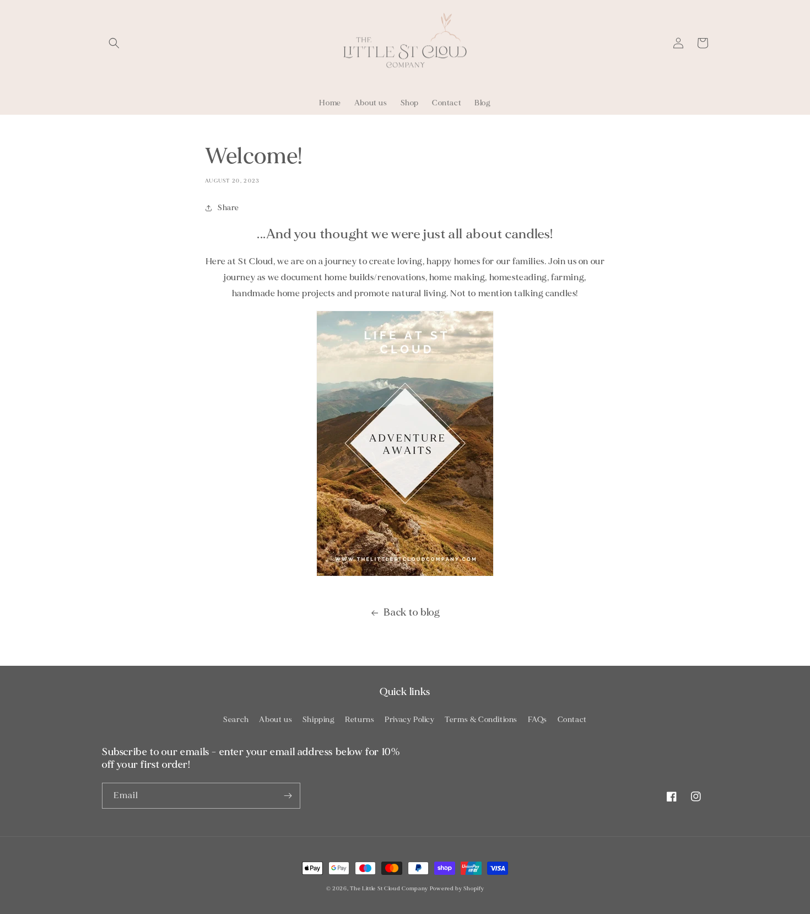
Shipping (319, 719)
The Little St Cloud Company (389, 888)
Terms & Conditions (481, 719)
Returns (359, 719)
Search (236, 719)
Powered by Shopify (457, 888)
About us (275, 719)
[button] (114, 43)
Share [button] (228, 207)
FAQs (537, 719)
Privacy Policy (409, 719)
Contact (572, 719)
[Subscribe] (288, 796)
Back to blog (412, 612)
